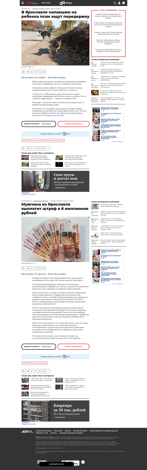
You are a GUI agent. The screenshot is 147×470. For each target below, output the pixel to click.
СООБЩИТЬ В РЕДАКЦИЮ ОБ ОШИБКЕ (71, 433)
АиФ (33, 67)
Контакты (53, 433)
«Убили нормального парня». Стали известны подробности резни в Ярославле (75, 387)
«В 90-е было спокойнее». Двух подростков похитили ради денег (111, 233)
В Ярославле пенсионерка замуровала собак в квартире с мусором (41, 164)
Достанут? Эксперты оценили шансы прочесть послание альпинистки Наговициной (112, 85)
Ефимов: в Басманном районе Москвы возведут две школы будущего (108, 42)
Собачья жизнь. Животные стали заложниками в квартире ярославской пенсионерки (76, 157)
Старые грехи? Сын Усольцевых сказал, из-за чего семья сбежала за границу (112, 220)
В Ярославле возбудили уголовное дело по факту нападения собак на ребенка (40, 157)
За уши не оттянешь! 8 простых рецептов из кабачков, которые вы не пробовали (112, 92)
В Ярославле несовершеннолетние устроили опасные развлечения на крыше (108, 25)
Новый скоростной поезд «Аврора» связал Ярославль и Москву (108, 33)
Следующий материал (56, 464)
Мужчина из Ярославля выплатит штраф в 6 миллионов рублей (108, 50)
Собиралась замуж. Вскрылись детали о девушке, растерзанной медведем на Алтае (111, 71)
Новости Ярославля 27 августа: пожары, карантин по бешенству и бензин (108, 16)
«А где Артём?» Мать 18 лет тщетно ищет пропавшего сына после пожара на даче (112, 227)
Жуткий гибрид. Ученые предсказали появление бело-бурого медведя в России (112, 241)
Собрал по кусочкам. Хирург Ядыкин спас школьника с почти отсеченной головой (112, 213)
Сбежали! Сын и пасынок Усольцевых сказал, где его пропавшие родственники (113, 78)
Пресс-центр (58, 431)
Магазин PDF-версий (80, 431)
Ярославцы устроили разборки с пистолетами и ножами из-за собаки (76, 164)
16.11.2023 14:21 (25, 9)
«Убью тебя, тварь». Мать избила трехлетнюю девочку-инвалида (42, 379)
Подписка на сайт (42, 433)
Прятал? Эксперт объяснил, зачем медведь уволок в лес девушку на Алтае (111, 64)
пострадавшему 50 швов (53, 115)
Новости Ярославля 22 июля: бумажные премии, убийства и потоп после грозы (41, 387)
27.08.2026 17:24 (26, 201)
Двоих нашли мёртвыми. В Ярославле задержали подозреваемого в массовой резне (35, 395)
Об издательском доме (44, 431)
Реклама (68, 431)
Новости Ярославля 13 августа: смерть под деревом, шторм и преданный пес (75, 380)
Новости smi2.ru (28, 194)
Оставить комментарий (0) (73, 124)
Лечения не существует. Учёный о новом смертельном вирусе (111, 205)
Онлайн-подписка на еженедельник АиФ (104, 431)
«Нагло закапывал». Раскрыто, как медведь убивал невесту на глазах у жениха (112, 99)
